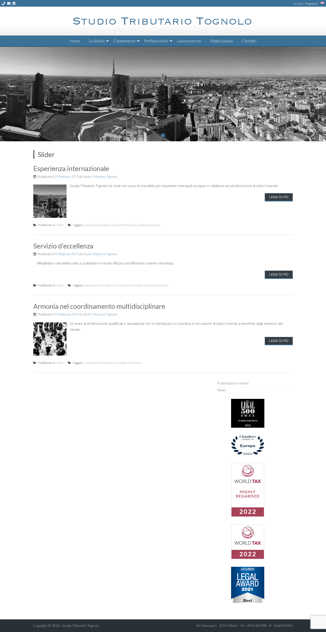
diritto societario (149, 225)
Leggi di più (278, 197)
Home (75, 40)
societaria (134, 363)
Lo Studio (97, 40)
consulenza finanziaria (127, 285)
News (222, 390)
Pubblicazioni (221, 40)
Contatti (249, 40)
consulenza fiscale (95, 225)
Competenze (124, 40)
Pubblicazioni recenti (233, 383)
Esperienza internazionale (71, 168)
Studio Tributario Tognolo (100, 176)
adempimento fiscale (97, 285)
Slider (60, 225)
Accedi (297, 4)
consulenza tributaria (123, 225)
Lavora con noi (189, 40)
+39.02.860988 (255, 625)
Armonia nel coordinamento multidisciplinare (99, 306)
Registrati (312, 4)
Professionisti (156, 40)
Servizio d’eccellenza (63, 246)
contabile (121, 363)
